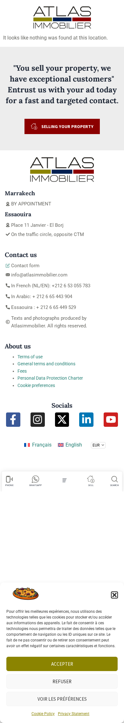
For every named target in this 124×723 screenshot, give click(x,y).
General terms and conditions (46, 363)
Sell (90, 485)
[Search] (114, 479)
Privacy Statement (73, 714)
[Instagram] (38, 419)
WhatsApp (35, 485)
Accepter (62, 664)
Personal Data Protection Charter (50, 378)
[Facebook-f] (13, 419)
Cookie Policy (43, 714)
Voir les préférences (62, 699)
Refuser (62, 681)
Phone (9, 485)
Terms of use (30, 356)
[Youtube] (111, 419)
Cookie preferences (36, 385)
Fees (22, 371)
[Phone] (9, 479)
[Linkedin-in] (86, 419)
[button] (114, 595)
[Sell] (90, 479)
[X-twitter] (62, 419)
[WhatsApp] (35, 479)
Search (114, 485)
